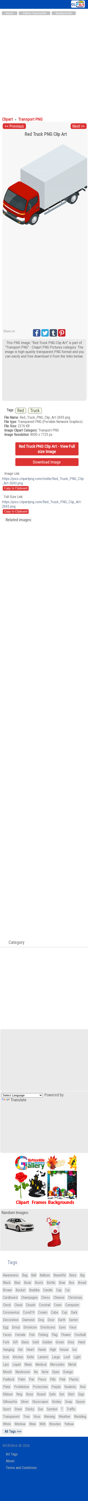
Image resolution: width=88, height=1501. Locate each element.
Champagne (29, 1297)
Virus (36, 1416)
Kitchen (18, 1357)
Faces (7, 1335)
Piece (42, 1379)
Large (56, 1357)
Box (71, 1283)
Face (72, 1327)
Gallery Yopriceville (34, 13)
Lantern (43, 1357)
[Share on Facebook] (36, 333)
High (53, 1349)
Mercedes (57, 1364)
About (10, 1461)
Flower (66, 1335)
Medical (40, 1364)
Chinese (59, 1297)
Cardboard (10, 1297)
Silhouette (10, 1402)
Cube (54, 1312)
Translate (18, 1099)
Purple (56, 1387)
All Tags (12, 1454)
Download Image (47, 462)
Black (7, 1283)
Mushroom (22, 1372)
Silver (25, 1402)
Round (41, 1394)
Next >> (78, 126)
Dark (74, 1312)
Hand (81, 1342)
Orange (68, 1372)
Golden (47, 1342)
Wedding (80, 1416)
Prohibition (21, 1387)
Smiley (56, 1402)
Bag (25, 1275)
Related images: (19, 519)
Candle (48, 1290)
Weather (64, 1416)
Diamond (28, 1320)
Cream (42, 1312)
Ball (33, 1275)
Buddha (34, 1290)
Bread (82, 1283)
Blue (17, 1283)
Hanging (8, 1349)
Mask (28, 1364)
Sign (81, 1394)
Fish (32, 1335)
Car (67, 1290)
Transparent (11, 1416)
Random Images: (15, 1212)
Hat (20, 1349)
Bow (62, 1283)
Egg (5, 1327)
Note (45, 1372)
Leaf (67, 1357)
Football (80, 1335)
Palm (21, 1379)
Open (55, 1372)
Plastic (74, 1379)
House (64, 1349)
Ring (19, 1394)
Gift (15, 1342)
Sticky (29, 1409)
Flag (55, 1335)
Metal (72, 1364)
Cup (64, 1312)
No (36, 1372)
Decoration (11, 1320)
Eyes (62, 1327)
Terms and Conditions (21, 1468)
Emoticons (47, 1327)
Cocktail (44, 1305)
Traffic (71, 1409)
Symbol (52, 1409)
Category (14, 942)
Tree (26, 1416)
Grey (71, 1342)
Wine (32, 1424)
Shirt (71, 1394)
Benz (72, 1275)
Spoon (80, 1402)
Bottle (51, 1283)
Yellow (69, 1424)
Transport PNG (30, 119)
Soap (68, 1402)
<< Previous (14, 126)
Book (27, 1283)
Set (61, 1394)
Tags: (10, 1262)
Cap (59, 1290)
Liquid (16, 1364)
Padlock (8, 1379)
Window (19, 1424)
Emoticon (30, 1327)
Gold (35, 1342)
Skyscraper (40, 1402)
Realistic (70, 1387)
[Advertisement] (44, 64)
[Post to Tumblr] (53, 333)
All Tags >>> (12, 1431)
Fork (6, 1342)
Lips (6, 1364)
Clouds (30, 1305)
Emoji (16, 1327)
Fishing (43, 1335)
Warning (49, 1416)
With (42, 1424)
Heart (30, 1349)
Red (20, 410)
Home (9, 13)
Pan (31, 1379)
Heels (42, 1349)
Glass (25, 1342)
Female (20, 1335)
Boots (39, 1283)
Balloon (45, 1275)
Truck (35, 410)
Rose (29, 1394)
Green (60, 1342)
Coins (58, 1305)
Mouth (7, 1372)
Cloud (18, 1305)
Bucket (20, 1290)
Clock (7, 1305)
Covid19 (29, 1312)
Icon (6, 1357)
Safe (52, 1394)
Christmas (75, 1297)
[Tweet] (45, 333)
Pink (62, 1379)
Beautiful (59, 1275)
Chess (45, 1297)
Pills (53, 1379)
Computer (72, 1305)
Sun (40, 1409)
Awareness (11, 1275)
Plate (6, 1387)
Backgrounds (64, 13)
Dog (41, 1320)
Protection (40, 1387)
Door (51, 1320)
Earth (61, 1320)
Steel (18, 1409)
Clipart (8, 119)
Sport (7, 1409)
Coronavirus (11, 1312)
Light (77, 1357)
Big (82, 1275)
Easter (73, 1320)
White (7, 1424)
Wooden (55, 1424)
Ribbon (8, 1394)
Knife (30, 1357)
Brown (7, 1290)
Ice (74, 1349)
